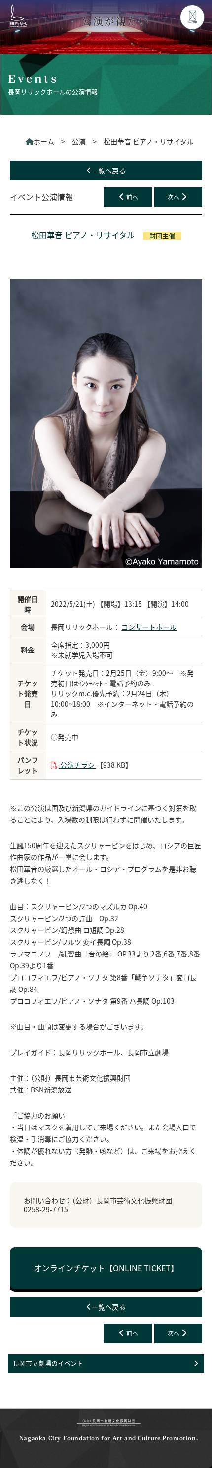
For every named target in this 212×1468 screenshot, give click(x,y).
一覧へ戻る (108, 170)
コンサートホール (149, 627)
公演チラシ (77, 765)
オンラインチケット (106, 1268)
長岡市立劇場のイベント (48, 1362)
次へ (173, 197)
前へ (132, 197)
